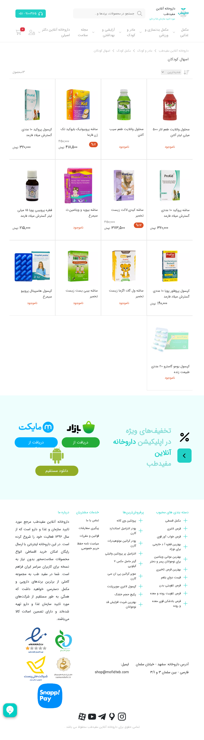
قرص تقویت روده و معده (165, 593)
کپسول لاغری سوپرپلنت (121, 586)
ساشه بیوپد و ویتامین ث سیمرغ (82, 212)
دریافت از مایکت (36, 443)
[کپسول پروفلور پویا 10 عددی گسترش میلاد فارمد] (170, 266)
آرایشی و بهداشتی (108, 32)
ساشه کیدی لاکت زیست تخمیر (127, 212)
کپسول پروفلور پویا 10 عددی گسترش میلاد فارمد (171, 293)
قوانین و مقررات (89, 535)
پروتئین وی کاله (126, 520)
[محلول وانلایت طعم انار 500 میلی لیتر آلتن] (170, 105)
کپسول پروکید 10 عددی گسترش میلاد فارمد (37, 132)
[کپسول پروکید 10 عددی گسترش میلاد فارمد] (32, 105)
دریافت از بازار (80, 443)
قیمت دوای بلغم (171, 577)
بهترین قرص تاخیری (168, 569)
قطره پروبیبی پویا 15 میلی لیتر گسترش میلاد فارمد (34, 213)
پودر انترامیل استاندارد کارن (122, 530)
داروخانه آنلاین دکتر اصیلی (56, 32)
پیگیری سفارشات (89, 528)
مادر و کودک (131, 32)
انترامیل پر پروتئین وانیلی (120, 553)
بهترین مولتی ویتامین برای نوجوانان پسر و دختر (165, 559)
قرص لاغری (174, 528)
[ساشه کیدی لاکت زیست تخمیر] (124, 185)
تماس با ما (92, 520)
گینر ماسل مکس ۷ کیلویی (125, 563)
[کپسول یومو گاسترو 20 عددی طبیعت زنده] (170, 342)
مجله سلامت (83, 32)
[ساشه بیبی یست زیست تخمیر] (78, 266)
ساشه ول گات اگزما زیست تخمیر (126, 293)
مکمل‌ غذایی (184, 32)
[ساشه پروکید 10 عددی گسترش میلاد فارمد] (170, 185)
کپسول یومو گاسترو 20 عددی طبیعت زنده (170, 369)
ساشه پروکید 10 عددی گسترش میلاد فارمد (175, 213)
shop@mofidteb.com (112, 672)
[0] (18, 32)
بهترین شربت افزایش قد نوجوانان (121, 604)
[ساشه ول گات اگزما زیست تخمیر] (124, 266)
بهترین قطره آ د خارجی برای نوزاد (167, 546)
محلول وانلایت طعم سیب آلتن (126, 132)
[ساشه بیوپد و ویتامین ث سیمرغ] (78, 185)
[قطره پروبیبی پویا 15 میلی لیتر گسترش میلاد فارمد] (32, 185)
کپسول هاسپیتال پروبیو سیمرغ (36, 293)
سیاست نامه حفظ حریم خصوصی (88, 546)
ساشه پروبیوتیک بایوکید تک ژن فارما (79, 132)
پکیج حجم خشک (125, 594)
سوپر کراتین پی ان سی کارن (121, 576)
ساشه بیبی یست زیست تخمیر (82, 293)
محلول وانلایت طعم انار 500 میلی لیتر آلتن (171, 132)
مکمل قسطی (173, 520)
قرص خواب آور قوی (169, 536)
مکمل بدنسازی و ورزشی (156, 32)
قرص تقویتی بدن (170, 585)
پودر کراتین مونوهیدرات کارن (121, 543)
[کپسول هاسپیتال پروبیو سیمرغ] (32, 266)
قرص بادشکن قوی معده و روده (166, 603)
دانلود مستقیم (57, 471)
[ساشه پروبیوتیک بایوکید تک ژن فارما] (78, 104)
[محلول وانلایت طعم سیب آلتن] (124, 104)
